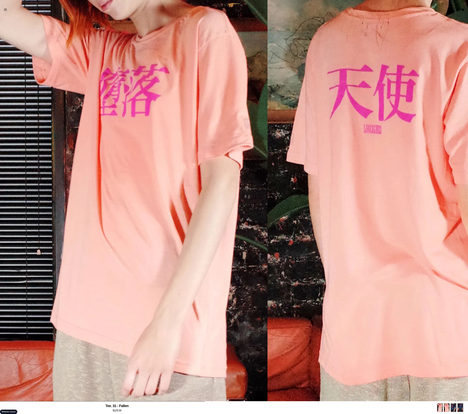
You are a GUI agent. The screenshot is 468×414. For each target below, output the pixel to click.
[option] (440, 407)
